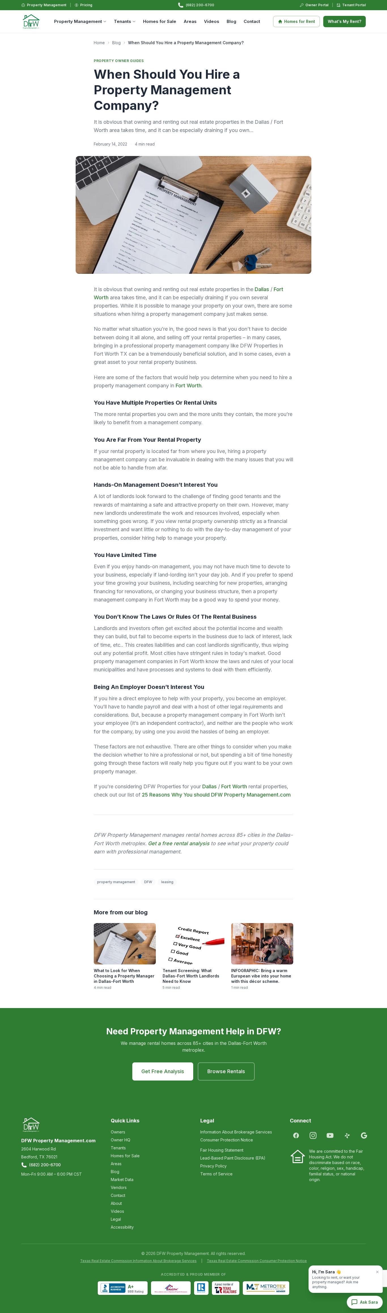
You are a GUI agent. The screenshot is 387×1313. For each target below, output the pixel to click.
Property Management (47, 5)
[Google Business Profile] (364, 1135)
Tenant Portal (354, 5)
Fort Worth (188, 385)
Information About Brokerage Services (236, 1132)
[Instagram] (313, 1135)
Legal (116, 1219)
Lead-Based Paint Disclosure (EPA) (232, 1158)
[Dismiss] (377, 1272)
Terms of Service (216, 1173)
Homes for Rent (299, 21)
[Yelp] (347, 1135)
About (116, 1203)
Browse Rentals (226, 1071)
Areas (190, 21)
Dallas (262, 289)
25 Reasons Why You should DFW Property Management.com (216, 795)
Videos (211, 21)
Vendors (119, 1187)
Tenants (122, 21)
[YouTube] (330, 1135)
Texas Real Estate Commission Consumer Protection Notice (257, 1261)
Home (99, 42)
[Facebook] (296, 1135)
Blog (231, 21)
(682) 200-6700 (200, 5)
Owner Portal (317, 5)
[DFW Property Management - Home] (31, 21)
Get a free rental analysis (178, 843)
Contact (252, 21)
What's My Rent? (344, 21)
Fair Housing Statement (221, 1150)
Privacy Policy (213, 1165)
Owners (118, 1132)
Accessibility (122, 1227)
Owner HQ (120, 1139)
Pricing (86, 5)
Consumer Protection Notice (226, 1139)
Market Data (122, 1179)
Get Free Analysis (162, 1071)
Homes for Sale (159, 21)
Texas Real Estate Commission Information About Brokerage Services (138, 1261)
